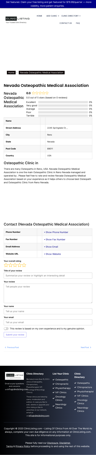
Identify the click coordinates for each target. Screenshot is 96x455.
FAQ (78, 23)
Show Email (52, 246)
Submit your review (15, 334)
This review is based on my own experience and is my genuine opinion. (47, 328)
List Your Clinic (61, 373)
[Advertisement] (48, 52)
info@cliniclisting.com (17, 389)
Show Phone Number (57, 232)
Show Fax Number (55, 239)
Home (39, 16)
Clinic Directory (69, 16)
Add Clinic (51, 16)
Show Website (53, 254)
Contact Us (66, 23)
